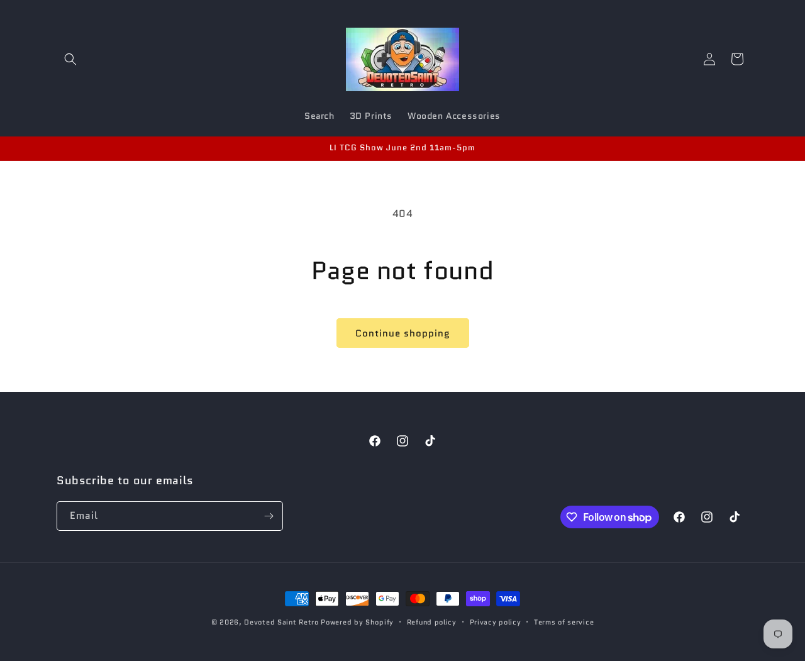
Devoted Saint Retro (281, 622)
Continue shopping (402, 333)
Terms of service (564, 622)
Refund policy (432, 622)
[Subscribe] (268, 516)
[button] (70, 59)
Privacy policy (495, 622)
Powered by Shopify (357, 622)
